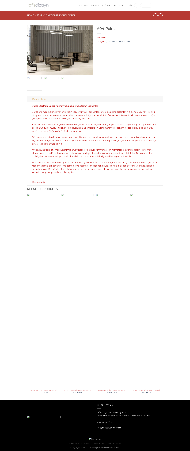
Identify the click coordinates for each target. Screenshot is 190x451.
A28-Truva (146, 393)
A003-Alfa (43, 393)
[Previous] (31, 50)
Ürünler (106, 5)
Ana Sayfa (84, 5)
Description (39, 99)
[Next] (88, 50)
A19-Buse (77, 393)
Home (30, 15)
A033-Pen (112, 393)
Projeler (118, 5)
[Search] (136, 5)
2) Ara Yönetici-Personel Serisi (56, 15)
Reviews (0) (38, 182)
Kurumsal (96, 5)
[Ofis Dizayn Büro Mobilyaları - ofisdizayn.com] (38, 5)
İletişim (128, 5)
